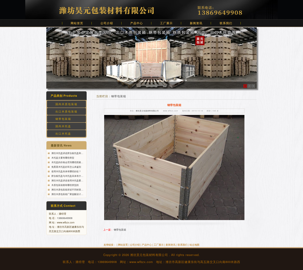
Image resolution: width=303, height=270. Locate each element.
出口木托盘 (63, 133)
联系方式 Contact (63, 206)
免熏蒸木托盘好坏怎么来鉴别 (66, 166)
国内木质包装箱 (66, 104)
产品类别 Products (64, 96)
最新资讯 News (61, 145)
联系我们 (226, 23)
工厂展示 (166, 23)
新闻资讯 (196, 23)
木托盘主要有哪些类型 (62, 157)
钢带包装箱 (63, 119)
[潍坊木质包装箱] (151, 57)
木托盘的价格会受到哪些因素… (67, 162)
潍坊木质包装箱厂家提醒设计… (67, 194)
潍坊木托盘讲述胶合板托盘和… (67, 153)
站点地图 (194, 244)
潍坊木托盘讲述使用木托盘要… (67, 180)
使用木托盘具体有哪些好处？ (66, 171)
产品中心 (136, 23)
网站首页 (77, 23)
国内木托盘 (63, 126)
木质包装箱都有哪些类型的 (65, 185)
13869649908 (64, 218)
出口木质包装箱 (66, 111)
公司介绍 (106, 23)
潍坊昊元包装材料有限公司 (147, 111)
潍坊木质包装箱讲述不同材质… (67, 189)
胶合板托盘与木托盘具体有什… (67, 175)
